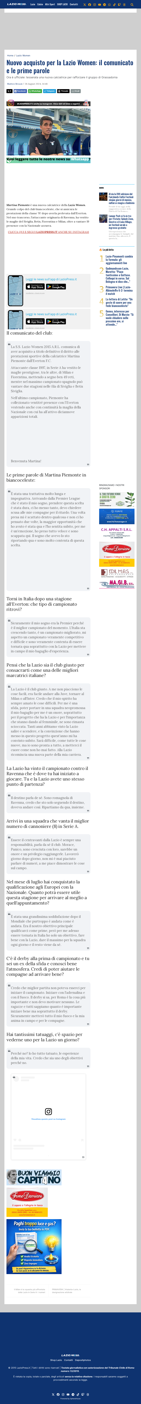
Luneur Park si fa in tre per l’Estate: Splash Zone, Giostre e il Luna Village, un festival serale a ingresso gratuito (121, 221)
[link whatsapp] (109, 4)
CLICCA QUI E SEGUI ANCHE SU (48, 232)
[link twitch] (119, 4)
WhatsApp (36, 91)
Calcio (40, 4)
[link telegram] (104, 4)
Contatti (74, 4)
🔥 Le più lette (106, 249)
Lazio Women (23, 55)
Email (77, 91)
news (101, 187)
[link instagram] (94, 4)
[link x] (84, 4)
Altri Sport (50, 4)
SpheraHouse (75, 1399)
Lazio (32, 4)
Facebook (21, 91)
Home (10, 55)
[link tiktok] (114, 4)
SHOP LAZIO (62, 4)
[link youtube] (99, 4)
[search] (132, 4)
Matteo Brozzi (14, 83)
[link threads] (124, 4)
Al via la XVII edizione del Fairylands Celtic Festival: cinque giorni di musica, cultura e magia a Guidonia (121, 198)
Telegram (51, 91)
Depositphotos (83, 1360)
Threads (64, 91)
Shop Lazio (56, 1360)
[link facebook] (89, 4)
